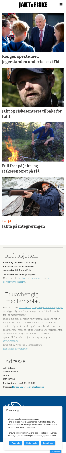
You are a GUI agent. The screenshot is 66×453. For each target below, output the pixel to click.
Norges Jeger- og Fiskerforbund (28, 386)
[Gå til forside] (33, 5)
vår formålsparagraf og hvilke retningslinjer (41, 307)
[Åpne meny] (61, 5)
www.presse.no (11, 341)
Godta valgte (31, 443)
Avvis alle (16, 443)
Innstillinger (56, 451)
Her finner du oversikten (15, 349)
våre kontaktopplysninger (30, 278)
